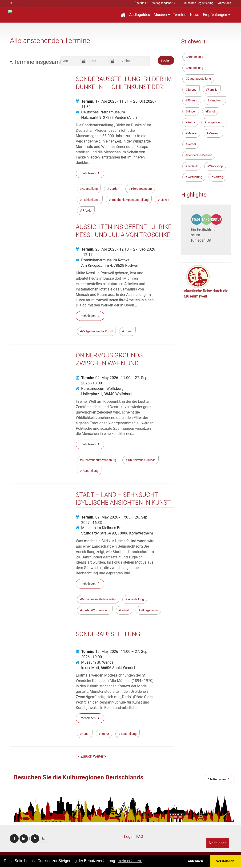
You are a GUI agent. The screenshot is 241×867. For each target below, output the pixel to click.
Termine (179, 14)
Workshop (216, 166)
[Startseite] (123, 15)
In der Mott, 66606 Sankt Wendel (108, 668)
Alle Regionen (217, 779)
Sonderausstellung (199, 155)
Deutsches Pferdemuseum (103, 112)
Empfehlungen (215, 14)
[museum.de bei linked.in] (24, 838)
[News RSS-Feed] (43, 838)
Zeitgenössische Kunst (97, 331)
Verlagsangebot (162, 3)
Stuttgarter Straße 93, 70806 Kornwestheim (117, 533)
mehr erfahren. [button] (130, 861)
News (194, 14)
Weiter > (99, 756)
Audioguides (139, 14)
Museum (214, 133)
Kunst (128, 331)
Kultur (191, 122)
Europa (192, 89)
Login (128, 836)
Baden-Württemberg (95, 610)
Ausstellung (90, 188)
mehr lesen (88, 173)
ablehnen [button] (195, 861)
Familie (212, 89)
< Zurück (85, 756)
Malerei (192, 133)
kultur (105, 733)
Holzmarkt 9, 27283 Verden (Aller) (109, 117)
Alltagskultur (149, 610)
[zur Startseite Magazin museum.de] (36, 11)
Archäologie (195, 56)
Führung (192, 100)
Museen (160, 14)
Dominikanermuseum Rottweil (106, 260)
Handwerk (216, 100)
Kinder (191, 111)
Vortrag (218, 177)
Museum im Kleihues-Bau (102, 528)
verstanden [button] (225, 861)
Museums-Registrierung (198, 3)
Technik (192, 166)
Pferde (87, 210)
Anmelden (224, 3)
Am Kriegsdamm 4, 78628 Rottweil (110, 265)
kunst (85, 733)
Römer (191, 144)
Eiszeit (164, 199)
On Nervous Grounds (141, 460)
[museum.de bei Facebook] (14, 838)
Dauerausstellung (199, 78)
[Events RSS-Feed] (35, 838)
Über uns (140, 3)
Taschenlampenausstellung (130, 199)
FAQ (139, 836)
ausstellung (128, 733)
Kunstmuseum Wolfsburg (102, 388)
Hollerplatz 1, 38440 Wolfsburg (107, 394)
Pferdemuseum (141, 188)
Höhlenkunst (91, 199)
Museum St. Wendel (97, 662)
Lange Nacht (214, 122)
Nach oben (218, 843)
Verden (114, 188)
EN (21, 3)
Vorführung (194, 177)
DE (11, 3)
